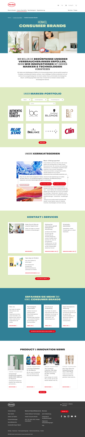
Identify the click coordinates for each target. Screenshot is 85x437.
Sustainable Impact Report (14, 425)
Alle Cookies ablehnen (45, 184)
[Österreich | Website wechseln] (66, 5)
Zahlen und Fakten (12, 416)
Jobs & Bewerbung (46, 414)
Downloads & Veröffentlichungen (47, 417)
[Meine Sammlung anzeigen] (62, 5)
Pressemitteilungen (12, 419)
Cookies (42, 430)
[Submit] (76, 5)
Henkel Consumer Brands (31, 416)
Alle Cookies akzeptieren (59, 184)
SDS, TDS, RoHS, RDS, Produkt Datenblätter (32, 420)
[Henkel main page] (12, 4)
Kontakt (64, 411)
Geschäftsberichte (12, 422)
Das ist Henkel (12, 10)
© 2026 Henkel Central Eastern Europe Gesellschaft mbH (20, 434)
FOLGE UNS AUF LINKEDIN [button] (42, 278)
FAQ (43, 425)
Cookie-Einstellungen (24, 184)
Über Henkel (11, 414)
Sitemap (9, 430)
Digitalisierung (41, 10)
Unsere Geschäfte (22, 10)
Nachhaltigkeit (32, 10)
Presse (75, 10)
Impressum (14, 430)
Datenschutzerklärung (34, 430)
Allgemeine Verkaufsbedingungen (47, 421)
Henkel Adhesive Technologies (32, 414)
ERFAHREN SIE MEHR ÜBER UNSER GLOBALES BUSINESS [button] (42, 331)
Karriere (70, 10)
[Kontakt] (58, 5)
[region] (42, 181)
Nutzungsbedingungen (23, 430)
